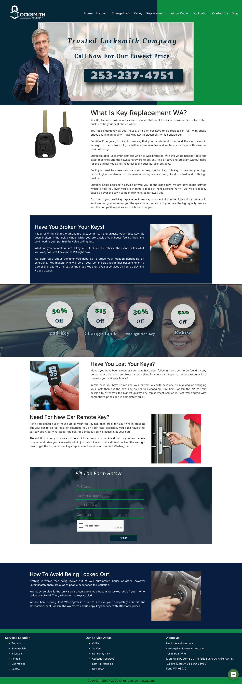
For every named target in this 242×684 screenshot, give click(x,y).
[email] (185, 648)
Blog (235, 13)
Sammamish (19, 648)
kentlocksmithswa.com (179, 643)
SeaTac (96, 648)
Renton (16, 658)
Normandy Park (101, 653)
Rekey (138, 13)
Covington (98, 668)
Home (88, 13)
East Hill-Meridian (102, 663)
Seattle (16, 668)
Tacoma (16, 643)
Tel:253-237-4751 (177, 653)
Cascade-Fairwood (103, 658)
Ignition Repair (179, 13)
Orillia (95, 643)
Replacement (155, 13)
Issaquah (17, 653)
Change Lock (121, 13)
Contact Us (220, 13)
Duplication (200, 13)
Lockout (102, 13)
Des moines (18, 663)
